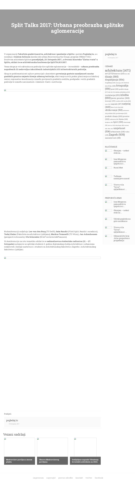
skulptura (109, 122)
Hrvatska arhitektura (121, 92)
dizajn (111, 76)
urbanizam (118, 131)
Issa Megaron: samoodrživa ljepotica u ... (120, 161)
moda (127, 101)
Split (118, 122)
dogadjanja (114, 79)
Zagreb (117, 134)
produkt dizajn (113, 116)
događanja (110, 83)
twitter (89, 478)
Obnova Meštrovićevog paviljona (49, 461)
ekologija (119, 83)
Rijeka (123, 119)
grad (114, 89)
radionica (114, 119)
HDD (110, 92)
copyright (51, 478)
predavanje (121, 113)
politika (111, 113)
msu (107, 104)
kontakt (79, 478)
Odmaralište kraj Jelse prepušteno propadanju (122, 238)
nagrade (116, 104)
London (119, 101)
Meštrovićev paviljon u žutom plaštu (19, 461)
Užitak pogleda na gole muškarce (122, 220)
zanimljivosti (113, 138)
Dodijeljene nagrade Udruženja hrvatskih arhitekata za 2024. (85, 461)
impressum (38, 478)
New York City (117, 107)
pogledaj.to (12, 420)
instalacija (112, 95)
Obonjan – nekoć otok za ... (121, 151)
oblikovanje (114, 110)
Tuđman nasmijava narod (121, 177)
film (112, 86)
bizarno (118, 73)
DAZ (127, 74)
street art (111, 125)
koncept (110, 101)
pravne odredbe (65, 478)
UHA (110, 128)
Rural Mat (118, 167)
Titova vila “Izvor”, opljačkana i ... (120, 186)
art (109, 73)
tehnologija (119, 125)
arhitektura (118, 70)
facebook (99, 478)
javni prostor (120, 98)
